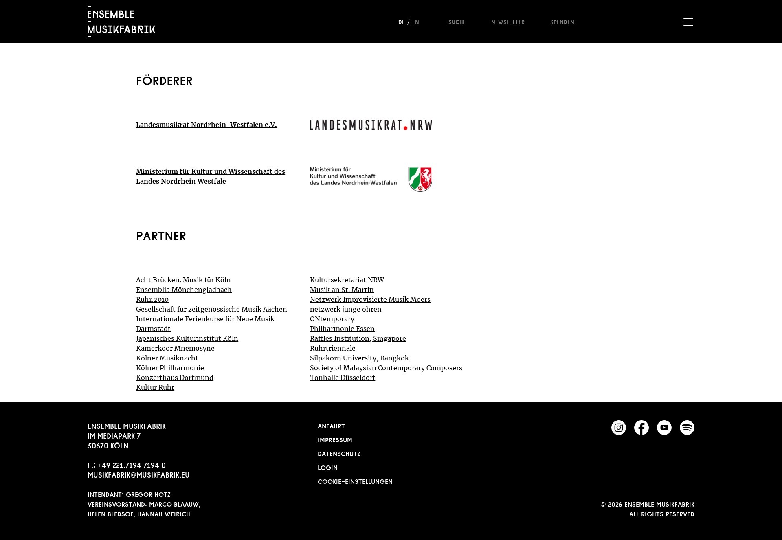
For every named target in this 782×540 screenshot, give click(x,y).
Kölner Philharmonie (170, 368)
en (415, 21)
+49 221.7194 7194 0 (131, 464)
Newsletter (508, 21)
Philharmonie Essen (342, 329)
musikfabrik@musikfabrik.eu (139, 474)
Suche (457, 21)
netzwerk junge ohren (346, 309)
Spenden (562, 21)
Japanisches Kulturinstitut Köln (187, 338)
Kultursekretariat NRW (347, 280)
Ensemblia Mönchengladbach (184, 289)
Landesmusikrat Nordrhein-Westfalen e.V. (206, 125)
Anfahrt (331, 425)
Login (328, 466)
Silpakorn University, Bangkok (359, 358)
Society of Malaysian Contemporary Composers (386, 368)
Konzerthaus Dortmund (174, 377)
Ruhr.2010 (152, 299)
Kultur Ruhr (155, 387)
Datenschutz (339, 453)
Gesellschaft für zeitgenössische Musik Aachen (211, 309)
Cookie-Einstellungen (355, 480)
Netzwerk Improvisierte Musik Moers (370, 299)
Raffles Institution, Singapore (358, 338)
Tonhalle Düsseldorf (342, 377)
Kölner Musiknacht (167, 358)
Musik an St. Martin (342, 289)
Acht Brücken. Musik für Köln (183, 280)
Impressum (335, 439)
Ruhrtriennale (333, 348)
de (401, 21)
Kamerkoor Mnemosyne (175, 348)
